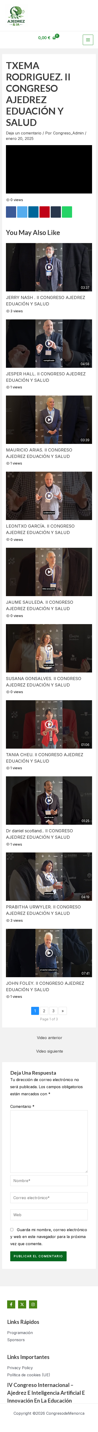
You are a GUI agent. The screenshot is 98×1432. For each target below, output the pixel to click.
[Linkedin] (33, 212)
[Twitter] (22, 212)
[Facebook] (11, 212)
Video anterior (49, 1037)
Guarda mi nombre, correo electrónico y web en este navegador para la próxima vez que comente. (48, 1236)
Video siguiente (49, 1051)
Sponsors (16, 1339)
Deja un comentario (23, 133)
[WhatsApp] (67, 212)
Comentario (22, 1106)
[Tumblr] (56, 212)
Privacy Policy (20, 1367)
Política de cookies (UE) (28, 1374)
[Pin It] (44, 212)
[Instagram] (33, 1304)
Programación (20, 1332)
